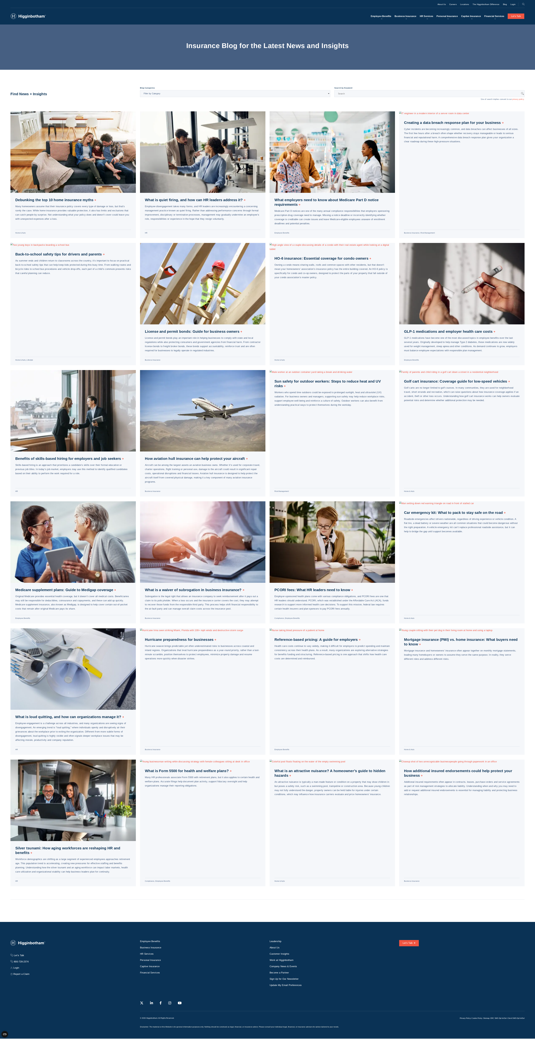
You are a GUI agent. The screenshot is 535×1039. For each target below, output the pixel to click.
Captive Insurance (471, 16)
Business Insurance (405, 16)
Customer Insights (279, 954)
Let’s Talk (516, 16)
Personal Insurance (447, 16)
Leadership (275, 941)
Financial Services (494, 16)
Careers (453, 4)
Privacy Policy (465, 1018)
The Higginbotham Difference (486, 4)
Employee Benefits (381, 16)
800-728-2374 (21, 961)
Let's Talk (408, 943)
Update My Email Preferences (286, 985)
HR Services (426, 16)
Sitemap (486, 1018)
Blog (505, 4)
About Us (441, 4)
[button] (235, 93)
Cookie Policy (476, 1018)
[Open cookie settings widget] (4, 1034)
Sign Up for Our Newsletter (284, 979)
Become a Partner (279, 972)
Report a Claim (21, 974)
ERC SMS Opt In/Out (498, 1018)
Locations (464, 4)
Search (523, 4)
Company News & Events (283, 966)
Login (512, 4)
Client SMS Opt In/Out (516, 1018)
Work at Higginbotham (281, 960)
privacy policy (518, 99)
